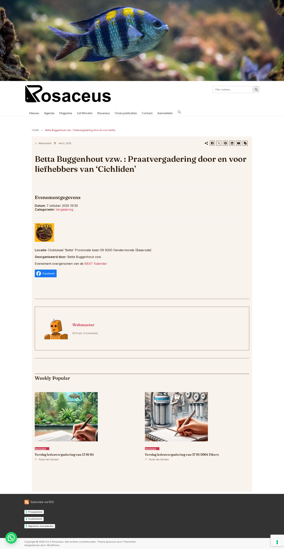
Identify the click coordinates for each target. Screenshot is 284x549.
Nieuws (34, 113)
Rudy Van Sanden (49, 459)
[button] (179, 112)
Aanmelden (165, 113)
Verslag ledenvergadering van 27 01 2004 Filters (182, 454)
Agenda (49, 113)
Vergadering (64, 209)
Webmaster (45, 143)
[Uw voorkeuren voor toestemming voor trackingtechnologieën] (277, 542)
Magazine (65, 113)
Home (35, 130)
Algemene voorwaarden (41, 526)
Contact (147, 113)
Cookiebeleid (35, 519)
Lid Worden (85, 113)
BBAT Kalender (95, 264)
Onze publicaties (126, 113)
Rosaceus (103, 113)
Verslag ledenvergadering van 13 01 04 (64, 454)
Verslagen (40, 448)
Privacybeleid (35, 512)
